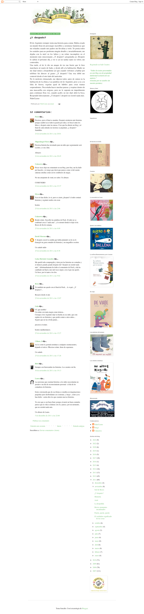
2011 (95, 479)
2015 (95, 465)
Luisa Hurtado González (44, 259)
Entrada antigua (78, 426)
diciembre (98, 483)
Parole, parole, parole (102, 513)
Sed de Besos (99, 489)
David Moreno (40, 236)
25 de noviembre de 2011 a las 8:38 (47, 251)
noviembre (99, 486)
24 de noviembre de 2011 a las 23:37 (48, 186)
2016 (95, 461)
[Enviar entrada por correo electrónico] (59, 104)
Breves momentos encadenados (100, 508)
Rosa (37, 283)
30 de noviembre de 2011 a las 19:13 (48, 370)
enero (97, 555)
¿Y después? (99, 493)
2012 (95, 476)
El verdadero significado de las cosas (103, 517)
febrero (97, 552)
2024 (95, 440)
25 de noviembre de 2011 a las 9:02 (47, 275)
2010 (95, 560)
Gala (37, 306)
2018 (95, 454)
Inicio (59, 426)
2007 (95, 571)
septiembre (99, 526)
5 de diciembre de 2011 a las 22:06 (47, 415)
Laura (37, 378)
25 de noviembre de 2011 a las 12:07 (48, 298)
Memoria (97, 496)
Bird (36, 363)
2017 (95, 458)
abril (96, 544)
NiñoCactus (98, 424)
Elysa (37, 194)
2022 (95, 443)
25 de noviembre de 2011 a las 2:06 (47, 208)
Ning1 (96, 427)
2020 (95, 447)
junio (97, 537)
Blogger (85, 608)
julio (96, 534)
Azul (96, 500)
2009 (95, 563)
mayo (97, 541)
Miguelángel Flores (42, 141)
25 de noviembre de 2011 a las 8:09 (47, 228)
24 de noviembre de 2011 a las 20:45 (48, 156)
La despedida (99, 503)
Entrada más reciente (37, 426)
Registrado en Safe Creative (100, 64)
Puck (37, 116)
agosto (97, 530)
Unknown (39, 164)
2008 (95, 567)
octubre (98, 523)
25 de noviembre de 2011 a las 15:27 (48, 333)
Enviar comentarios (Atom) (49, 430)
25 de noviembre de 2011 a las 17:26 (48, 355)
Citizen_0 (38, 341)
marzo (97, 548)
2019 (95, 451)
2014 (95, 469)
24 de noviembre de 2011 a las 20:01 (48, 133)
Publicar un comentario (41, 420)
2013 (95, 472)
